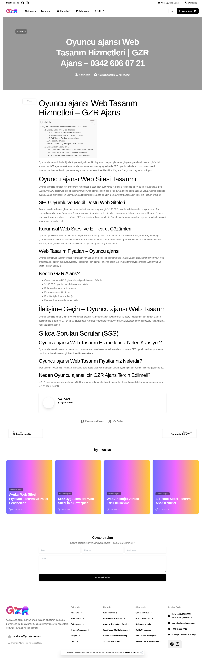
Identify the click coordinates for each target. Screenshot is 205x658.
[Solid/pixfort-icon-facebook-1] (172, 644)
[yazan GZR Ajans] (10, 465)
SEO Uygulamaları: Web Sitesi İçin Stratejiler (76, 501)
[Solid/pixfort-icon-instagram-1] (177, 644)
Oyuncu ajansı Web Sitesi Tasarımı (61, 130)
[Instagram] (27, 3)
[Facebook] (22, 3)
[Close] (141, 652)
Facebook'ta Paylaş (94, 421)
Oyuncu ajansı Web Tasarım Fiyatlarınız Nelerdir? (69, 152)
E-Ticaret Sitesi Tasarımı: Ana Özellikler (173, 501)
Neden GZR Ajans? (58, 141)
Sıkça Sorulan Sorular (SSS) (58, 147)
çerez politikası (132, 652)
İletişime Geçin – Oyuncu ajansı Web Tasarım (65, 144)
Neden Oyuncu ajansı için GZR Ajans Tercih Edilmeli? (70, 155)
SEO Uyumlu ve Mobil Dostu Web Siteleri (66, 133)
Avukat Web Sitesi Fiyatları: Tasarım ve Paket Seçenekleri (28, 499)
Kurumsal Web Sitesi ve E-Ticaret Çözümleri (67, 135)
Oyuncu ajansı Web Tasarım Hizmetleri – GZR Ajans (64, 127)
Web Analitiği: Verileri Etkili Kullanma (123, 501)
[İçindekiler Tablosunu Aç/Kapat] (91, 122)
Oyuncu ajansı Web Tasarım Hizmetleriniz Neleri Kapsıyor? (72, 150)
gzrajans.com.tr (65, 402)
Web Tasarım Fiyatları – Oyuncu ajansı (65, 138)
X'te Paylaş (118, 421)
